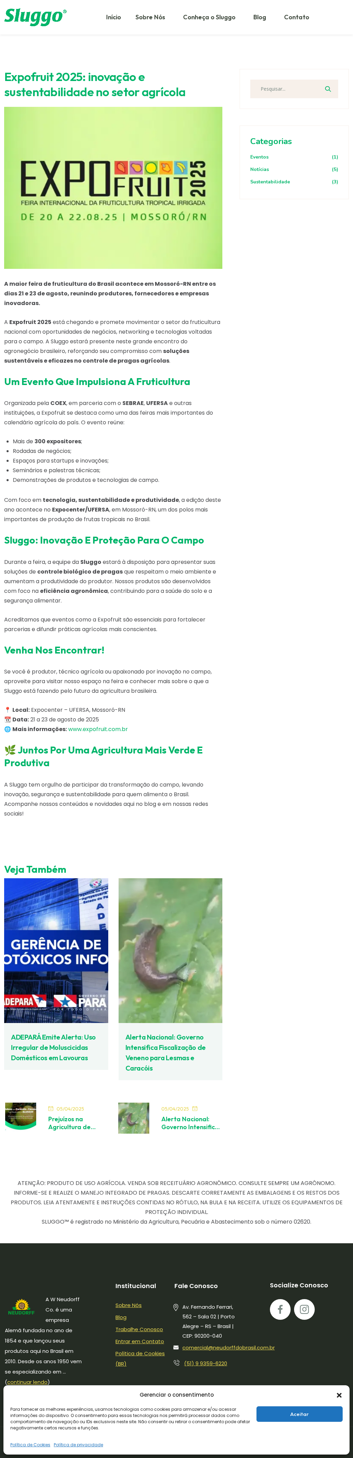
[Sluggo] (35, 17)
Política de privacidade (78, 1445)
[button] (339, 1394)
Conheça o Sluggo (209, 17)
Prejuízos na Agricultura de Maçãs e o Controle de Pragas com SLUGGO (76, 1123)
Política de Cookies (30, 1445)
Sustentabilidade (294, 182)
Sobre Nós (150, 17)
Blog (259, 17)
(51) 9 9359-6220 (205, 1363)
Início (113, 17)
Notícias (294, 169)
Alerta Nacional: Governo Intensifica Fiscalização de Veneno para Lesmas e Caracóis (190, 1123)
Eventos (294, 157)
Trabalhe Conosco (139, 1329)
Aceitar (299, 1414)
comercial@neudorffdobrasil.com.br (228, 1347)
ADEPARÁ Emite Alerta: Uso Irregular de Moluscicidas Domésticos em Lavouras (53, 1047)
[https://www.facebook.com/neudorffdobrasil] (280, 1309)
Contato (296, 17)
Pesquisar (327, 89)
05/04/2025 (70, 1108)
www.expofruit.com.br (98, 729)
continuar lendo (27, 1382)
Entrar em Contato (139, 1341)
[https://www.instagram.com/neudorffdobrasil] (304, 1309)
